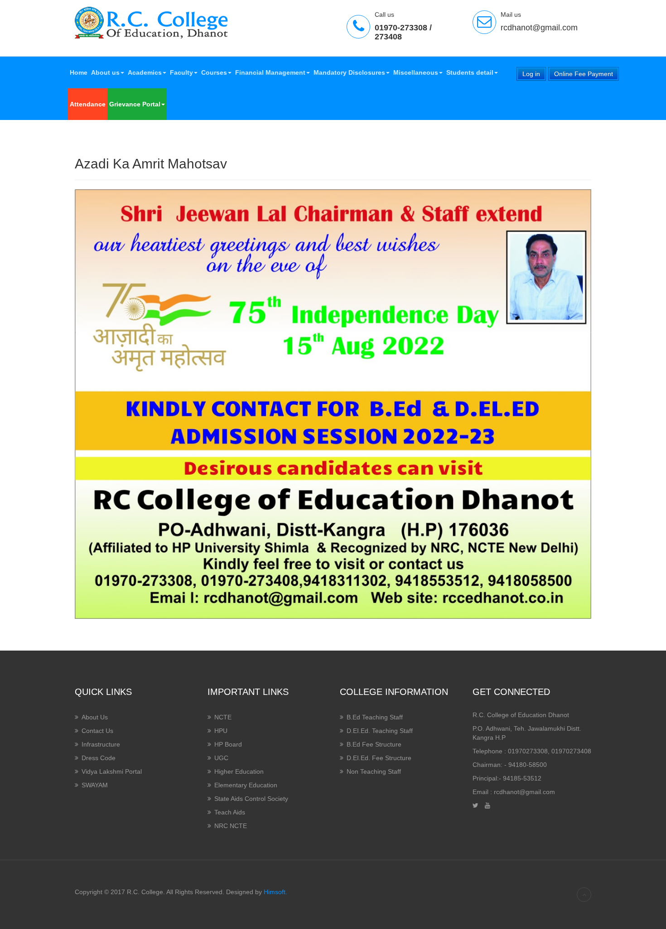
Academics (145, 72)
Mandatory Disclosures (349, 72)
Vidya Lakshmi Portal (112, 771)
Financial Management (270, 72)
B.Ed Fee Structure (374, 744)
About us (105, 72)
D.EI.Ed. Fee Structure (379, 757)
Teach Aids (229, 812)
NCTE (223, 717)
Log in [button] (531, 73)
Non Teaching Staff (374, 771)
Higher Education (239, 771)
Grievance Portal (134, 104)
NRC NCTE (230, 825)
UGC (221, 757)
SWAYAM (95, 785)
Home (78, 72)
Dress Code (99, 757)
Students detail (469, 72)
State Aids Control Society (251, 798)
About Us (95, 717)
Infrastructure (101, 744)
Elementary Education (245, 785)
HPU (220, 730)
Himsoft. (275, 891)
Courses (214, 72)
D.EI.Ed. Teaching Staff (380, 730)
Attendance (88, 104)
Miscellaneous (415, 72)
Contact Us (97, 730)
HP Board (228, 744)
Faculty (181, 72)
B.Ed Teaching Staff (375, 717)
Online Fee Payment (583, 73)
